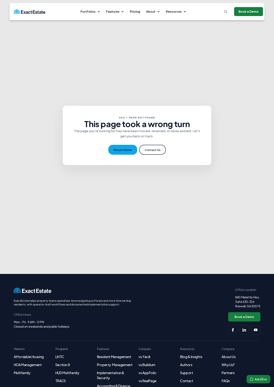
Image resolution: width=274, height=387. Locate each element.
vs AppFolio (147, 373)
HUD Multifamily (67, 373)
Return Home (123, 150)
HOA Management (28, 365)
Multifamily (22, 373)
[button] (90, 11)
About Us (229, 357)
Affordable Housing (29, 357)
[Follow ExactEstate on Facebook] (232, 330)
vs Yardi (144, 357)
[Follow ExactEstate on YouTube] (255, 330)
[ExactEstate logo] (29, 11)
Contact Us (152, 150)
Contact (186, 381)
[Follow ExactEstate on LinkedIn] (244, 330)
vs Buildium (146, 365)
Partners (228, 373)
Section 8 (62, 365)
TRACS (60, 381)
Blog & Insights (191, 357)
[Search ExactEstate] (225, 11)
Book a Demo (249, 11)
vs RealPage (147, 381)
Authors (186, 365)
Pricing (135, 11)
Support (186, 373)
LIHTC (59, 357)
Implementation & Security (110, 375)
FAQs (226, 381)
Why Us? (228, 365)
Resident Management (114, 357)
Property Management (115, 365)
